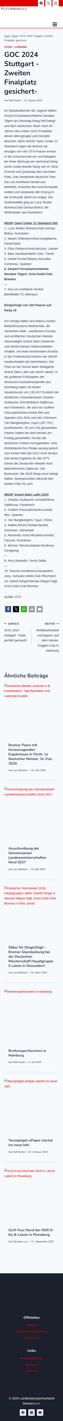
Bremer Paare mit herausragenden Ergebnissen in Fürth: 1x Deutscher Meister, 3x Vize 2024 (30, 754)
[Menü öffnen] (55, 24)
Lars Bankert (20, 770)
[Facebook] (41, 3)
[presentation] (31, 711)
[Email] (40, 1412)
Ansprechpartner (31, 1358)
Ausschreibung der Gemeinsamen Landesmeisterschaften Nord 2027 (27, 855)
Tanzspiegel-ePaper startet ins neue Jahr (30, 1142)
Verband (21, 47)
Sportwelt (31, 1364)
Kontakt (31, 1325)
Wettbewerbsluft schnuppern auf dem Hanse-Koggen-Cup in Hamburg (47, 637)
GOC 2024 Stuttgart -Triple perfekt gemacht (15, 632)
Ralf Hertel (15, 100)
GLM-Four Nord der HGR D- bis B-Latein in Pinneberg (31, 1232)
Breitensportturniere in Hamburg (27, 1053)
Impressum (31, 1338)
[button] (8, 609)
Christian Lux (20, 1241)
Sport (8, 47)
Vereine (31, 1371)
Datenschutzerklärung (31, 1331)
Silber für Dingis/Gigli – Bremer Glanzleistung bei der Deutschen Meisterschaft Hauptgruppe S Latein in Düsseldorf (30, 956)
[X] (48, 3)
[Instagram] (55, 3)
